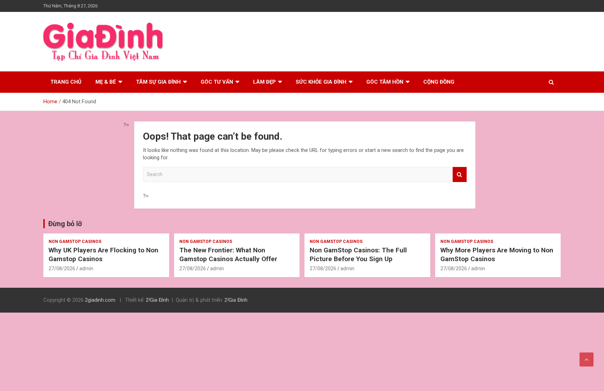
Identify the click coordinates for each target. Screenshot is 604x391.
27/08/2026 (62, 268)
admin (86, 268)
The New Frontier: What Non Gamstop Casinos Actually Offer (228, 254)
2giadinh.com (100, 300)
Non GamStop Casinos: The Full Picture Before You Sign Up (358, 254)
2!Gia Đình (157, 300)
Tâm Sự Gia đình (158, 82)
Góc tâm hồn (384, 82)
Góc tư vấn (217, 82)
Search (460, 174)
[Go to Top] (587, 359)
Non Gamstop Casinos (75, 241)
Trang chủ (65, 82)
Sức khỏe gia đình (321, 82)
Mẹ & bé (105, 82)
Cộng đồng (438, 82)
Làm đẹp (264, 82)
